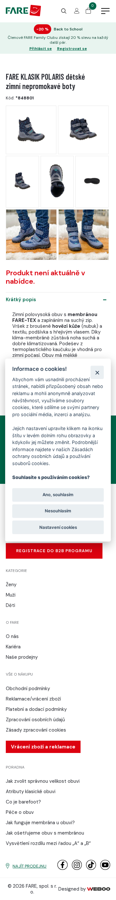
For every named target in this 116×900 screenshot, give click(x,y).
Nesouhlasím (58, 511)
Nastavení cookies (58, 527)
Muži (10, 595)
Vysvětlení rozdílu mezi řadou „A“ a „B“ (48, 843)
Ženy (11, 584)
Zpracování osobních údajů (35, 719)
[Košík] (88, 12)
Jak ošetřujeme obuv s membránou (45, 833)
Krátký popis (21, 299)
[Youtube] (105, 868)
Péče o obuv (20, 812)
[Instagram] (77, 868)
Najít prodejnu (29, 866)
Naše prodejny (22, 657)
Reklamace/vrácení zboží (33, 699)
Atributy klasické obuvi (30, 791)
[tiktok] (91, 868)
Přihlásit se (40, 48)
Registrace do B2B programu (54, 550)
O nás (12, 636)
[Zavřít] (97, 372)
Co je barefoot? (23, 802)
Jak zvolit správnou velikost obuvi (43, 781)
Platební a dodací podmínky (36, 709)
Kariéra (13, 647)
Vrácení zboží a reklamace (43, 747)
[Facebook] (62, 868)
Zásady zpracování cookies (36, 730)
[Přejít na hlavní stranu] (23, 14)
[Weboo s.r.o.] (98, 889)
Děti (10, 605)
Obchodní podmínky (28, 688)
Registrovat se (72, 48)
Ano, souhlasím (58, 494)
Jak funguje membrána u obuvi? (40, 822)
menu (105, 11)
